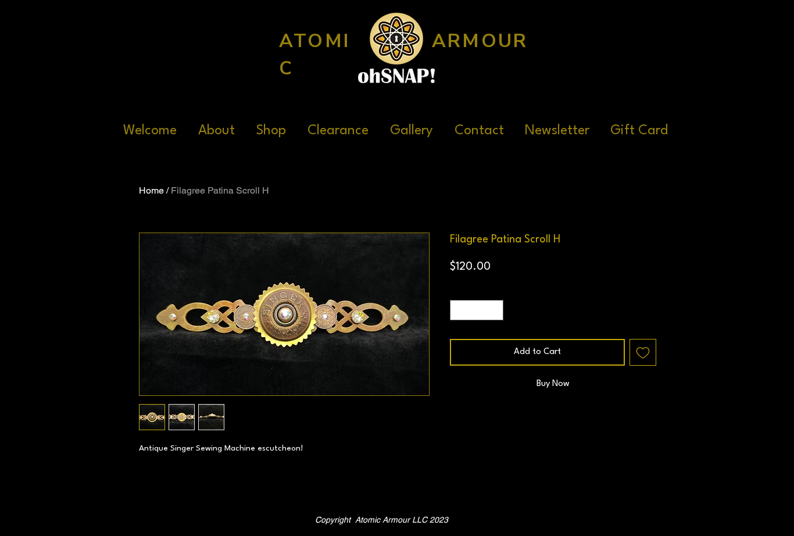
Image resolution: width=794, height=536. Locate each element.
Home (151, 190)
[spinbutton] (477, 310)
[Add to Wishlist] (643, 352)
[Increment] (495, 310)
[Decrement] (459, 310)
